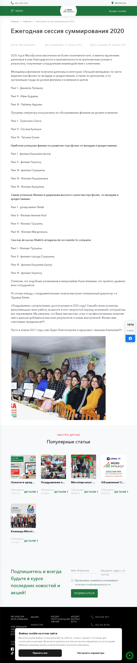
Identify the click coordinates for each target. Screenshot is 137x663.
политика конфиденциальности (93, 584)
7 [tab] (63, 416)
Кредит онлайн (117, 11)
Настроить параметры (90, 653)
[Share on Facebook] (130, 338)
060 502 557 (21, 3)
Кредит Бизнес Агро (75, 619)
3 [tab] (46, 416)
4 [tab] (50, 416)
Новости (27, 21)
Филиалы (120, 3)
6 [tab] (59, 416)
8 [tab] (68, 416)
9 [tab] (72, 416)
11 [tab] (81, 416)
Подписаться (84, 593)
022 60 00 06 (102, 625)
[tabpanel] (58, 378)
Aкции (35, 617)
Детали (30, 491)
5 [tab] (55, 416)
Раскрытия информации (19, 617)
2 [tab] (42, 416)
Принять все (40, 653)
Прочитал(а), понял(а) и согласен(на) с (96, 582)
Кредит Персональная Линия (60, 619)
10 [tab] (76, 416)
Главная (15, 21)
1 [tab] (37, 416)
